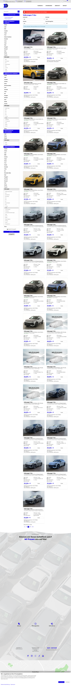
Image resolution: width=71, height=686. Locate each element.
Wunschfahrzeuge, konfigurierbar (8, 131)
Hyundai (6, 38)
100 (30, 526)
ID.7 (5, 201)
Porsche (6, 178)
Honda (5, 164)
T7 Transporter (7, 121)
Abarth (5, 148)
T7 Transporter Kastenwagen (10, 212)
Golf (5, 59)
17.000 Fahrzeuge (11, 14)
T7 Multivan (7, 119)
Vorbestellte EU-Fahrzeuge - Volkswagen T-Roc (33, 46)
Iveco (5, 40)
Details (39, 57)
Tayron (6, 215)
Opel (5, 44)
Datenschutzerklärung (5, 684)
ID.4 (5, 111)
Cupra (5, 32)
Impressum (13, 684)
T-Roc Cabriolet (7, 209)
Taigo (6, 69)
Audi (5, 26)
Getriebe (47, 17)
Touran (6, 126)
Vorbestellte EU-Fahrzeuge (11, 73)
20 (26, 526)
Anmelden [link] (12, 231)
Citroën (5, 81)
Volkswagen (6, 57)
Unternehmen (49, 5)
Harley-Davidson (7, 36)
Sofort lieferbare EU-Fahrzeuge (9, 22)
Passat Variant (7, 64)
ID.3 (5, 62)
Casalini (6, 30)
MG (5, 93)
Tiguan (6, 70)
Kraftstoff (25, 17)
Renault (6, 48)
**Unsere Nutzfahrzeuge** (8, 17)
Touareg (6, 220)
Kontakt (65, 5)
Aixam (5, 24)
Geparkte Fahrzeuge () (12, 229)
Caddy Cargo (7, 108)
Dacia (5, 83)
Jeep (5, 42)
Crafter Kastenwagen (8, 191)
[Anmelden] (61, 1)
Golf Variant (7, 61)
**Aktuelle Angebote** (8, 18)
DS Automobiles (7, 85)
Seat (5, 50)
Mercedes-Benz (7, 172)
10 (24, 526)
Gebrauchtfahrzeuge (9, 146)
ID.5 (5, 113)
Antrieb (24, 21)
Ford (5, 34)
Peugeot (6, 46)
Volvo (5, 128)
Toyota (5, 55)
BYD (5, 28)
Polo (6, 114)
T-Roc (6, 207)
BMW (5, 154)
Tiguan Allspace (7, 219)
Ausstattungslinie (49, 21)
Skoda (5, 52)
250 (32, 526)
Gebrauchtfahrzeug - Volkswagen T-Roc (57, 46)
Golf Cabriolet (7, 194)
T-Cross (6, 67)
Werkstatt (57, 5)
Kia (5, 170)
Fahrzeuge (40, 5)
